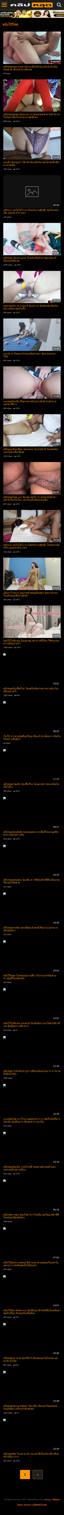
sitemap (47, 1499)
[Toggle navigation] (4, 5)
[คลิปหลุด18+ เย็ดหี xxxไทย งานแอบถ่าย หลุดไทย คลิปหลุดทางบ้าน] (31, 5)
